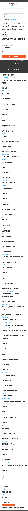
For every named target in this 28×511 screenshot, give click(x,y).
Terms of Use (9, 63)
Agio (2, 351)
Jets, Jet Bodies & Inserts (6, 312)
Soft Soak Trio (4, 264)
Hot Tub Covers (4, 441)
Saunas (3, 483)
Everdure (3, 133)
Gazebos (3, 409)
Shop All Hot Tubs (5, 430)
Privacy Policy (15, 63)
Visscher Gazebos (5, 414)
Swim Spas (3, 457)
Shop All (3, 90)
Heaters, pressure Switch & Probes (8, 304)
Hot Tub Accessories (5, 436)
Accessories (4, 96)
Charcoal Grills (4, 180)
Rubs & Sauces (4, 128)
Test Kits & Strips (4, 259)
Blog (3, 494)
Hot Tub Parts (4, 446)
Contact (19, 63)
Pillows (3, 106)
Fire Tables (3, 377)
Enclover (3, 367)
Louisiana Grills (4, 143)
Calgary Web (10, 69)
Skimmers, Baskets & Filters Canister (8, 332)
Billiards (3, 201)
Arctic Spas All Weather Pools (7, 462)
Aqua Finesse (4, 228)
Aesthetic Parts (4, 280)
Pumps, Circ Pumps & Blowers (7, 327)
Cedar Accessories (5, 101)
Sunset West (4, 393)
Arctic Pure (4, 233)
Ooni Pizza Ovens (5, 149)
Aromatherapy (4, 238)
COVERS (3, 473)
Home (3, 85)
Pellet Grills (4, 185)
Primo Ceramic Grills (5, 154)
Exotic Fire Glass (4, 372)
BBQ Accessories (4, 123)
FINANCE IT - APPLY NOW (8, 505)
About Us (4, 489)
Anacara (3, 362)
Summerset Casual (5, 388)
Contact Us (4, 499)
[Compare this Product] (5, 36)
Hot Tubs (3, 425)
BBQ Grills (3, 169)
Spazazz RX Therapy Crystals (6, 254)
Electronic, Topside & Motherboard (8, 291)
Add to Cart (14, 56)
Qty (2, 51)
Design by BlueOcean (16, 69)
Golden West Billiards (5, 206)
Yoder (3, 164)
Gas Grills (3, 175)
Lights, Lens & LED (5, 317)
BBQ (2, 117)
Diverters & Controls (5, 286)
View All (3, 112)
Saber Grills (4, 159)
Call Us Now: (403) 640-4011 (14, 1)
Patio (2, 346)
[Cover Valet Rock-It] (14, 11)
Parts (2, 275)
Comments (13, 19)
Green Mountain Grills (5, 138)
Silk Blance (3, 249)
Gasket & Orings (4, 299)
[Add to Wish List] (3, 36)
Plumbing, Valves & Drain (6, 322)
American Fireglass (5, 356)
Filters (3, 478)
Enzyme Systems (4, 243)
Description (6, 19)
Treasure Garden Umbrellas (6, 398)
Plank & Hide (4, 212)
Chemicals (3, 222)
